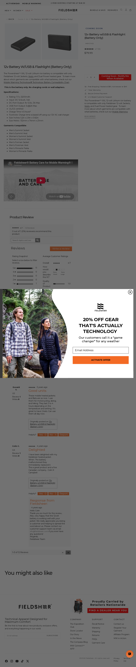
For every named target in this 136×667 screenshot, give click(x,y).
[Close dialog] (130, 292)
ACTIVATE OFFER (100, 360)
